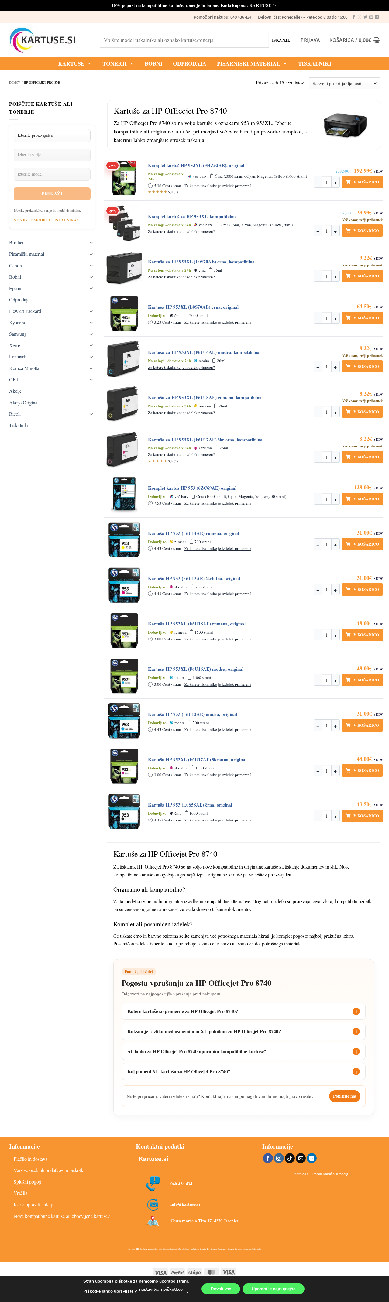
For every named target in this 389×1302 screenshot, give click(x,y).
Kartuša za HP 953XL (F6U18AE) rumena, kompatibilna (205, 397)
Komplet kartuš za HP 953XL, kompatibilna (192, 216)
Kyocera (17, 322)
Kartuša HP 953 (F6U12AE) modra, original (192, 714)
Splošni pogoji (27, 1181)
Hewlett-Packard (25, 311)
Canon (15, 265)
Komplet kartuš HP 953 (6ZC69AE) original (192, 488)
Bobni (15, 276)
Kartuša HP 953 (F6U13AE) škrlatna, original (194, 578)
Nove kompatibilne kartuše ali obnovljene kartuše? (62, 1216)
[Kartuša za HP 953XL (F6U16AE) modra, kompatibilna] (124, 359)
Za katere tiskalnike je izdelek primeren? (217, 185)
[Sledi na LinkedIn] (377, 17)
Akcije (15, 391)
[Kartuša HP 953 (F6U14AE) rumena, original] (124, 540)
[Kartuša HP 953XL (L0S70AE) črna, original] (124, 314)
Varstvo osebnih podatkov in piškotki (49, 1170)
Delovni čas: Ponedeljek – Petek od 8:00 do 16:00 (302, 17)
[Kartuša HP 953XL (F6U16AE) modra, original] (124, 676)
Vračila (20, 1193)
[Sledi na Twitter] (365, 17)
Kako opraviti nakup (33, 1204)
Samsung (18, 334)
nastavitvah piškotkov (161, 1289)
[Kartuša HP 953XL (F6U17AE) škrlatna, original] (124, 766)
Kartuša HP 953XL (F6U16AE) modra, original (195, 669)
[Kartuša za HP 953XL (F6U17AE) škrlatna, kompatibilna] (124, 449)
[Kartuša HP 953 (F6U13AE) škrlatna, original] (124, 585)
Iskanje (281, 40)
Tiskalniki (314, 63)
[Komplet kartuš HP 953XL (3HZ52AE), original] (124, 178)
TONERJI (114, 63)
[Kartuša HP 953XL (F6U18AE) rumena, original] (124, 630)
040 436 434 (181, 1183)
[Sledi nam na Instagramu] (359, 17)
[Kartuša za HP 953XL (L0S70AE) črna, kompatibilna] (124, 268)
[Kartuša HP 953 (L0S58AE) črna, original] (124, 811)
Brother (16, 242)
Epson (15, 288)
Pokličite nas (344, 1096)
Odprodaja (19, 299)
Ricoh (15, 413)
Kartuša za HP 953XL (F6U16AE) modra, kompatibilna (204, 352)
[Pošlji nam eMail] (371, 17)
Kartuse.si (153, 1159)
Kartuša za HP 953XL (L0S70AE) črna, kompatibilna (201, 262)
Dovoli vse (221, 1289)
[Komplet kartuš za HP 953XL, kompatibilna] (124, 223)
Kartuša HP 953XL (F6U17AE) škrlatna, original (197, 759)
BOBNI (153, 63)
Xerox (15, 345)
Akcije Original (24, 402)
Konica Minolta (24, 368)
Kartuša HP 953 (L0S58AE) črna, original (190, 805)
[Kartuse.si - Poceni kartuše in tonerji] (50, 40)
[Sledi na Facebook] (354, 17)
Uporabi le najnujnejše (273, 1289)
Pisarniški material (248, 63)
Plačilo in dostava (30, 1159)
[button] (310, 40)
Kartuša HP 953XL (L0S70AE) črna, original (193, 307)
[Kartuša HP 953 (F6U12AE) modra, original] (124, 721)
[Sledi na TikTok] (290, 1158)
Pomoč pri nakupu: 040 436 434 (222, 17)
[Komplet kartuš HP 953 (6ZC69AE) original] (124, 495)
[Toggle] (91, 242)
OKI (13, 379)
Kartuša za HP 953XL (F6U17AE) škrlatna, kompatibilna (205, 440)
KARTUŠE (71, 63)
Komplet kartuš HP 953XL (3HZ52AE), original (196, 165)
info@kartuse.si (185, 1204)
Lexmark (17, 356)
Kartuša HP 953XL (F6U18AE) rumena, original (197, 624)
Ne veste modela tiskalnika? (46, 220)
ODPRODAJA (189, 63)
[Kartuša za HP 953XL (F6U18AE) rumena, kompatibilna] (124, 404)
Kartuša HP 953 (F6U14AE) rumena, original (193, 533)
